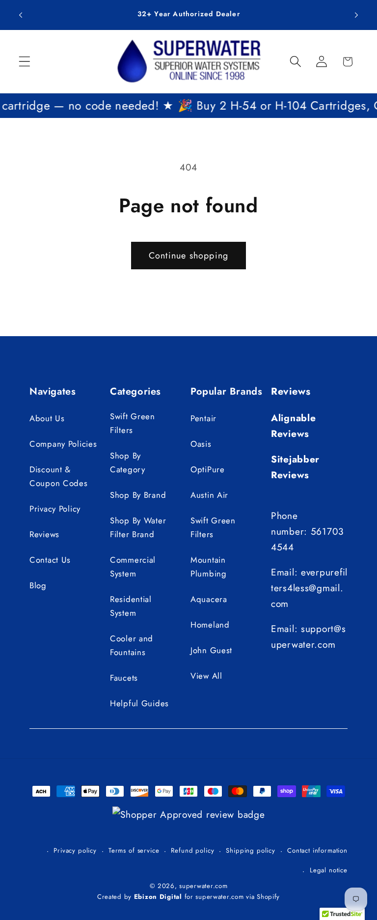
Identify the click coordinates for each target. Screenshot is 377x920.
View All (206, 676)
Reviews (44, 534)
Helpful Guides (139, 703)
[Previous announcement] (20, 15)
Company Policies (63, 444)
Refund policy (192, 850)
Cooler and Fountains (131, 645)
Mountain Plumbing (208, 566)
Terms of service (133, 850)
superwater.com (203, 886)
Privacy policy (75, 850)
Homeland (210, 625)
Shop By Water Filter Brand (138, 527)
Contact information (317, 850)
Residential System (131, 606)
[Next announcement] (356, 15)
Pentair (203, 418)
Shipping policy (250, 850)
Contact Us (50, 560)
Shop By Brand (138, 495)
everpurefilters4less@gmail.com (309, 587)
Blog (38, 585)
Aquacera (208, 599)
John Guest (211, 650)
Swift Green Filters (132, 423)
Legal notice (329, 870)
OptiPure (207, 469)
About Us (47, 418)
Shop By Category (127, 462)
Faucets (124, 678)
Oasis (201, 444)
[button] (25, 62)
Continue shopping (188, 255)
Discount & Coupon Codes (58, 476)
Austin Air (209, 495)
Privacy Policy (55, 509)
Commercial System (133, 566)
